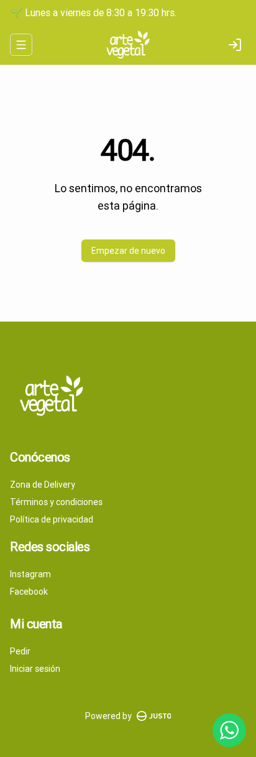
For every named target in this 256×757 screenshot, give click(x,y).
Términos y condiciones (56, 502)
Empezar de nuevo (128, 250)
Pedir (20, 651)
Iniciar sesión (35, 668)
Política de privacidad (51, 519)
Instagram (30, 574)
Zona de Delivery (42, 484)
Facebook (29, 591)
